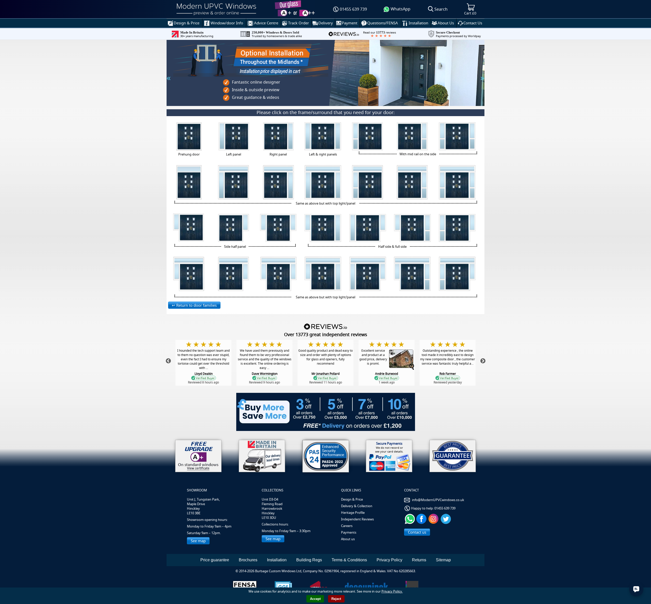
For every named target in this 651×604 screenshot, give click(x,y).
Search (441, 9)
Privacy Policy (389, 560)
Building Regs (309, 560)
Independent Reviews (357, 519)
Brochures (248, 560)
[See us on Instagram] (434, 518)
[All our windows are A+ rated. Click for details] (198, 456)
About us (348, 539)
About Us (446, 22)
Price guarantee (214, 560)
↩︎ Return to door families (194, 305)
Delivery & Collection (356, 506)
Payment (349, 22)
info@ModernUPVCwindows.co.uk (438, 500)
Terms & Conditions (349, 560)
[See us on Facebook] (422, 518)
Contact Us (472, 22)
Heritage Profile (353, 512)
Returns (419, 560)
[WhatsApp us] (410, 518)
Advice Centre (266, 22)
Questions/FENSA (382, 22)
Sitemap (443, 560)
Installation (418, 22)
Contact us (417, 532)
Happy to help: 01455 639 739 (433, 508)
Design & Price (186, 22)
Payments (348, 532)
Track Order (298, 22)
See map (198, 540)
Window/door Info (227, 22)
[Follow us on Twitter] (446, 518)
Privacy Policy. (392, 591)
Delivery (325, 22)
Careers (346, 525)
